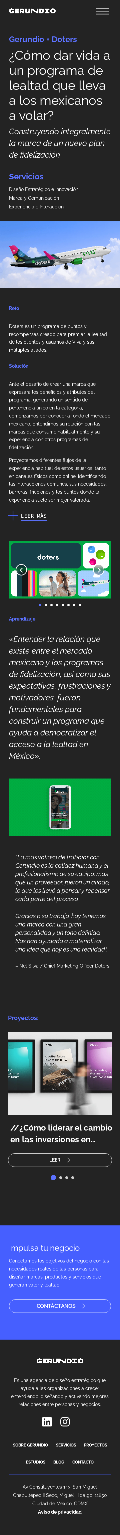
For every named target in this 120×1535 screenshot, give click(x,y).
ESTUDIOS (35, 1462)
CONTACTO (83, 1462)
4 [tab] (72, 1177)
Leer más (34, 515)
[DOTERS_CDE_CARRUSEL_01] (60, 598)
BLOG (58, 1462)
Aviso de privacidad (60, 1512)
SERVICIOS (66, 1445)
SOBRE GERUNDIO (30, 1445)
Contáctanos (56, 1306)
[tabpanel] (60, 1099)
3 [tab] (66, 1177)
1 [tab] (53, 1177)
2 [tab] (60, 1177)
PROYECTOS (95, 1445)
